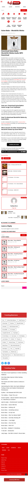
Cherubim (4, 326)
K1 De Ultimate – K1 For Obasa (13, 177)
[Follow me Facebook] (12, 208)
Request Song (4, 457)
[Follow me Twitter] (14, 208)
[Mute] (21, 151)
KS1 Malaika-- (22, 335)
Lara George (5, 339)
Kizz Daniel (14, 335)
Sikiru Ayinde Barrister (15, 345)
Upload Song (3, 459)
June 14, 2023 (5, 33)
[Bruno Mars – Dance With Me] (4, 244)
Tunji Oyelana (5, 351)
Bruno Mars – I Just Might (8, 420)
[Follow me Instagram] (15, 208)
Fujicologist (15, 332)
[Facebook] (9, 363)
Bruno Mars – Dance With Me (14, 240)
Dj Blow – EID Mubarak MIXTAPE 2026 (14, 164)
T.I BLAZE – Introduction (7, 430)
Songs (3, 6)
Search (2, 285)
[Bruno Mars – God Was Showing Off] (4, 277)
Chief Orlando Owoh (14, 326)
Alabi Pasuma (22, 320)
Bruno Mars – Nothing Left (14, 247)
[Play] (3, 151)
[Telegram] (5, 363)
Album (10, 6)
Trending (4, 450)
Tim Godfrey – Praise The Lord (9, 395)
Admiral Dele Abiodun (11, 320)
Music (3, 447)
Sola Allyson (4, 348)
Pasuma (18, 339)
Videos (19, 447)
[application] (14, 151)
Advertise (3, 464)
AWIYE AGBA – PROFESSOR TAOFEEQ (14, 171)
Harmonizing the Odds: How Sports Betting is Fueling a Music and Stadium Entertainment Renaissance (13, 388)
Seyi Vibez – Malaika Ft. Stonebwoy (10, 428)
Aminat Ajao (4, 323)
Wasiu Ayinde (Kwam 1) (19, 354)
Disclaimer (3, 468)
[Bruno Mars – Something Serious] (4, 257)
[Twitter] (2, 363)
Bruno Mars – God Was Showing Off (16, 273)
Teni (11, 348)
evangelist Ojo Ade (6, 332)
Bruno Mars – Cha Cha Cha (8, 423)
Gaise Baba (7, 158)
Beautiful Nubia (20, 323)
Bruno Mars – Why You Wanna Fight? (16, 267)
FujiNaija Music (12, 33)
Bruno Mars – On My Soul (13, 260)
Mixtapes (17, 6)
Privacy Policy (4, 470)
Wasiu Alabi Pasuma (6, 354)
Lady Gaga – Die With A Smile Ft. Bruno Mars (13, 433)
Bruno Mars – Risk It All (7, 425)
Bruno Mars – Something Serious (15, 253)
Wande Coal (13, 351)
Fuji (9, 450)
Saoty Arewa (5, 345)
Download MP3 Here (14, 479)
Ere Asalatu (12, 329)
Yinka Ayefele (5, 358)
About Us (3, 462)
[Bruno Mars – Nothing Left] (4, 250)
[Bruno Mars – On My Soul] (4, 264)
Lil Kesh (12, 339)
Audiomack (13, 447)
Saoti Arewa (20, 342)
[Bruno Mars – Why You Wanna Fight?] (4, 270)
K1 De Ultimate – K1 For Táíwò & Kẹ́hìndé (15, 183)
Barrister (12, 323)
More (24, 6)
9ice (3, 320)
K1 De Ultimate (5, 335)
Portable (4, 342)
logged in (8, 228)
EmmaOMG (4, 329)
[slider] (24, 151)
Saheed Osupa (12, 342)
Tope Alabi (17, 348)
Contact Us (3, 466)
